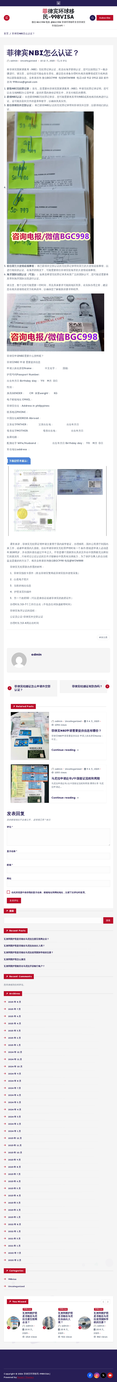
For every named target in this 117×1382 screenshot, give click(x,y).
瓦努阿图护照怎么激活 (14, 959)
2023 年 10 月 (15, 1152)
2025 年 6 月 (14, 1016)
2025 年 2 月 (14, 1037)
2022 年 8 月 (14, 1224)
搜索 (11, 910)
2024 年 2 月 (14, 1124)
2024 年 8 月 (14, 1080)
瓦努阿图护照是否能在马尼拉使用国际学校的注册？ (28, 952)
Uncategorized (28, 60)
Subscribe (104, 17)
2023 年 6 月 (14, 1181)
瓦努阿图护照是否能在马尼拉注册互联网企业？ (26, 939)
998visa (12, 1279)
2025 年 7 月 (14, 1009)
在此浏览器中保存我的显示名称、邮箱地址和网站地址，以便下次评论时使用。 (49, 892)
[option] (23, 1320)
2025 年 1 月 (14, 1045)
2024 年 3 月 (14, 1116)
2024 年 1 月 (14, 1131)
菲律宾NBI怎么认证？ (23, 33)
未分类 (104, 637)
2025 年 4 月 (14, 1023)
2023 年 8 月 (14, 1167)
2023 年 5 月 (14, 1188)
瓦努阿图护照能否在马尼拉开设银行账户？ (24, 966)
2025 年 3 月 (14, 1030)
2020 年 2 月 (14, 1260)
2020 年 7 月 (14, 1253)
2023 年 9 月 (14, 1159)
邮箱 (10, 864)
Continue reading (63, 749)
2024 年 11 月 (15, 1059)
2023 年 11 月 (15, 1145)
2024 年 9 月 (14, 1073)
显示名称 (12, 851)
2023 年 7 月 (14, 1174)
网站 (9, 878)
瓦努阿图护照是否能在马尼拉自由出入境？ (24, 945)
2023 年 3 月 (14, 1202)
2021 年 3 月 (14, 1238)
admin (14, 60)
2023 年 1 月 (14, 1217)
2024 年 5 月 (14, 1102)
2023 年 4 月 (14, 1195)
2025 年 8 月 (14, 1001)
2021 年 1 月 (14, 1245)
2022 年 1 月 (14, 1231)
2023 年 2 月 (14, 1210)
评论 (10, 826)
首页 (6, 33)
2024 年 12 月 (15, 1052)
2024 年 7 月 (14, 1088)
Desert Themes (25, 1377)
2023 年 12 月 (15, 1138)
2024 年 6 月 (14, 1095)
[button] (103, 1301)
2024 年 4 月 (14, 1109)
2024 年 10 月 (15, 1066)
